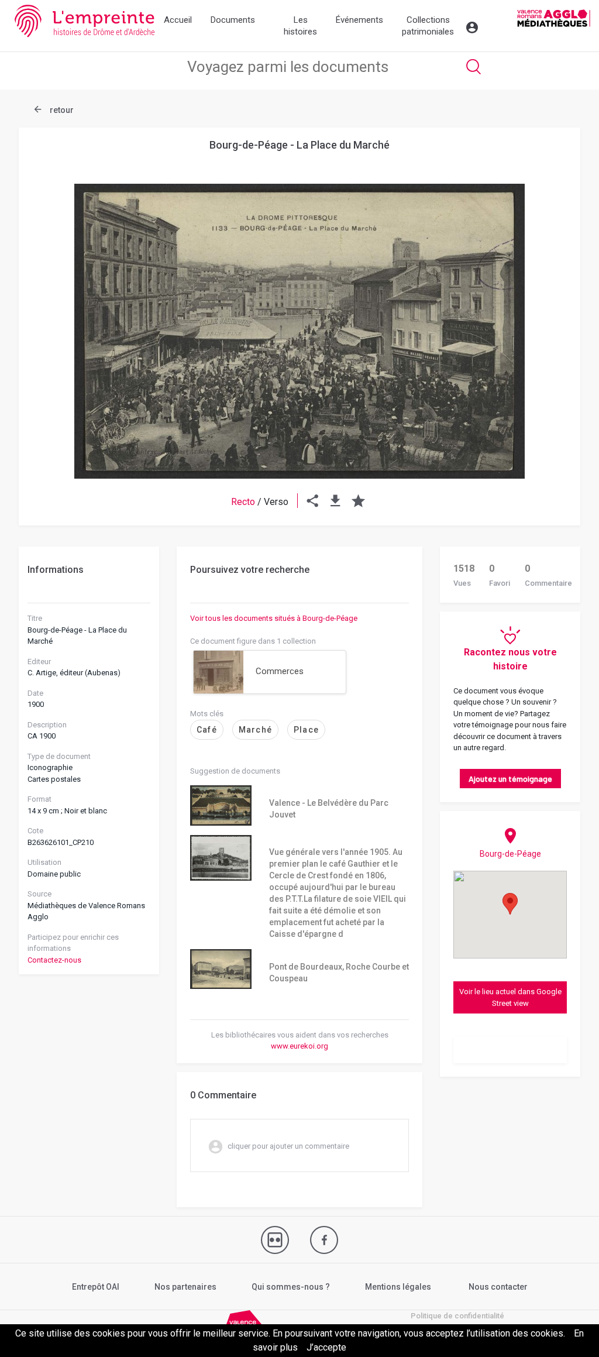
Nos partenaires (185, 1286)
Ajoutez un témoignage (510, 779)
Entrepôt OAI (95, 1286)
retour (61, 110)
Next (551, 303)
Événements (359, 20)
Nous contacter (498, 1286)
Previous (48, 303)
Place (306, 729)
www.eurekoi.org (299, 1046)
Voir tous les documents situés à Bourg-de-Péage (273, 618)
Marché (255, 729)
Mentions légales (398, 1286)
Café (207, 729)
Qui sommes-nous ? (291, 1286)
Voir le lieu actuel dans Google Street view (510, 997)
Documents (233, 20)
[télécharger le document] (335, 501)
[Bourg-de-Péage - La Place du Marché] (299, 331)
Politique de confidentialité (457, 1315)
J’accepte (326, 1347)
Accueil (178, 20)
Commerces (280, 671)
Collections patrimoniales (428, 26)
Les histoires (300, 26)
